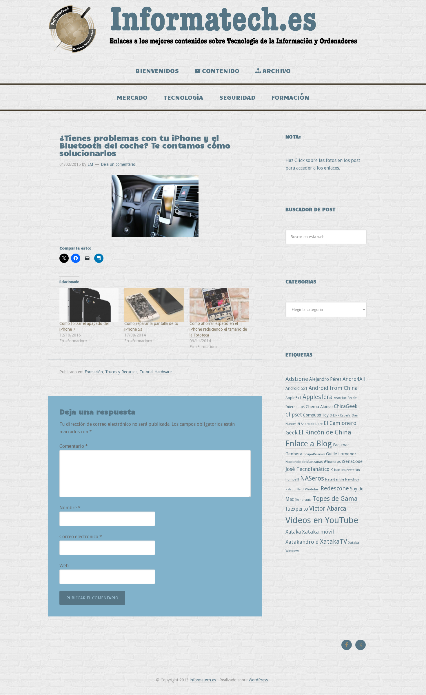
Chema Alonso (319, 406)
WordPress (258, 680)
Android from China (333, 388)
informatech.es (203, 680)
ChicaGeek (345, 406)
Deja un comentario (118, 164)
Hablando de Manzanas (304, 462)
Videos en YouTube (321, 520)
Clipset (293, 415)
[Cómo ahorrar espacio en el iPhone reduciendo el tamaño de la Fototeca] (219, 305)
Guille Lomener (341, 453)
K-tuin (335, 469)
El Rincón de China (324, 432)
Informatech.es (213, 29)
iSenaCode (352, 461)
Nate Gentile (334, 479)
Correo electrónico (80, 536)
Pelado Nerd (294, 489)
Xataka (293, 532)
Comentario (73, 446)
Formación (94, 372)
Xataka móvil (318, 532)
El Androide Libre (310, 424)
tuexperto (296, 509)
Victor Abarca (327, 508)
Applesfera (318, 397)
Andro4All (354, 379)
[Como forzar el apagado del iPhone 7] (89, 305)
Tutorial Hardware (156, 372)
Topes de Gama (335, 498)
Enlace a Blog (308, 443)
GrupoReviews (314, 454)
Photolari (312, 489)
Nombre (70, 507)
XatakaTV (333, 541)
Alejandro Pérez (325, 379)
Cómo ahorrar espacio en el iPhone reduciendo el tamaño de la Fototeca (218, 329)
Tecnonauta (303, 500)
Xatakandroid (302, 542)
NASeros (312, 478)
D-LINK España (340, 415)
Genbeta (293, 453)
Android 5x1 (296, 388)
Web (64, 565)
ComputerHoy (316, 415)
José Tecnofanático (307, 469)
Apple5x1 (293, 398)
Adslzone (296, 379)
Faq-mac (341, 444)
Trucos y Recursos (121, 372)
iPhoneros (332, 461)
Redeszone (335, 488)
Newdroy (352, 479)
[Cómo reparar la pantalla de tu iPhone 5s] (153, 305)
